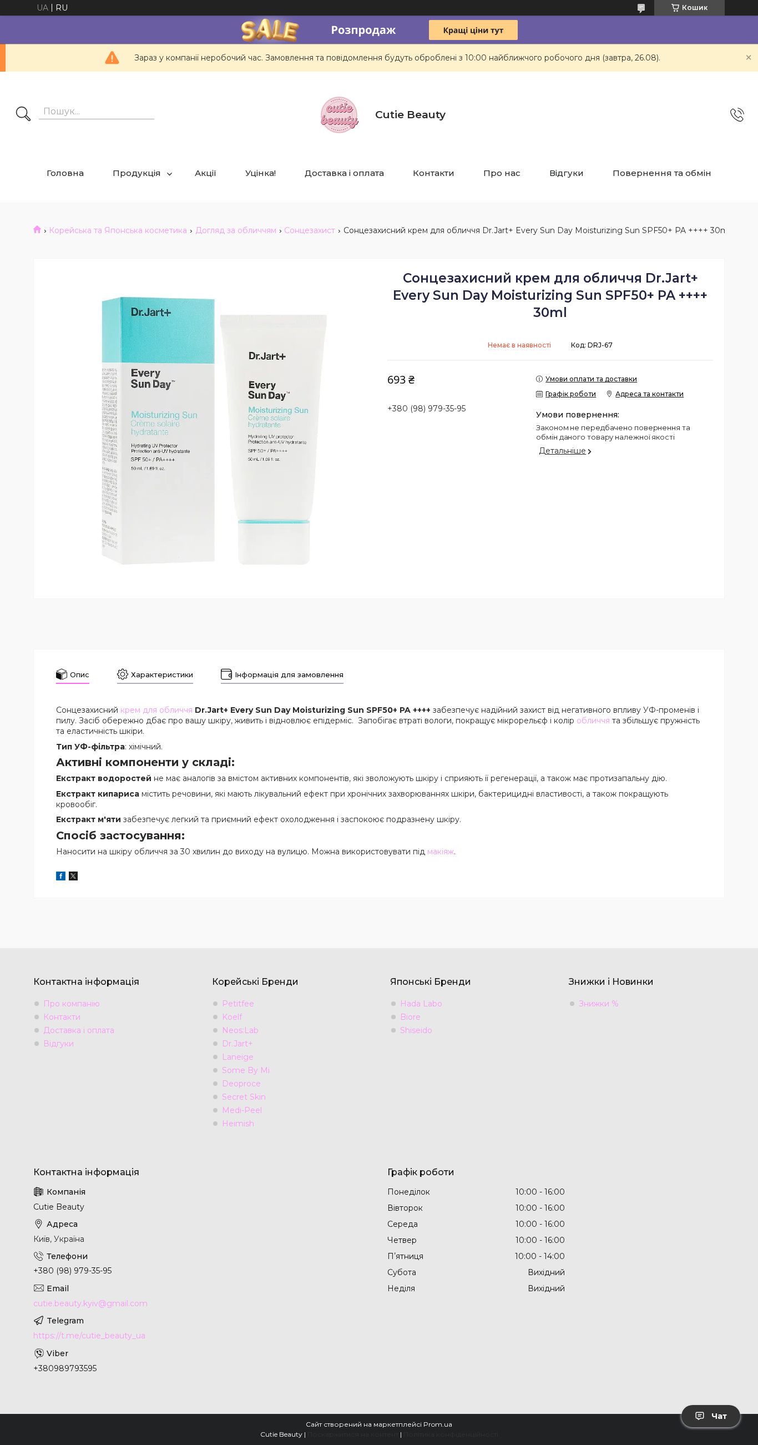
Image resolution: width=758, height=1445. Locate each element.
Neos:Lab (240, 1030)
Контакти (433, 173)
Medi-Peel (242, 1110)
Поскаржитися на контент (352, 1434)
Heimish (238, 1124)
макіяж (440, 852)
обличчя (593, 721)
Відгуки (566, 173)
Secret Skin (244, 1097)
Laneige (238, 1057)
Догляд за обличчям (235, 230)
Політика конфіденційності (450, 1434)
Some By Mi (246, 1070)
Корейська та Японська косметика (118, 230)
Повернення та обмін (662, 173)
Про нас (502, 173)
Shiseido (416, 1030)
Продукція (137, 173)
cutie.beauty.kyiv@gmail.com (90, 1303)
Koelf (232, 1017)
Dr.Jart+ (237, 1044)
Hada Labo (421, 1004)
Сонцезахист (309, 230)
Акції (205, 173)
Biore (410, 1017)
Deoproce (241, 1084)
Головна (65, 173)
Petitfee (238, 1004)
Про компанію (71, 1004)
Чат (719, 1416)
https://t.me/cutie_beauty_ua (89, 1336)
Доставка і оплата (344, 173)
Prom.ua (437, 1424)
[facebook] (60, 878)
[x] (73, 878)
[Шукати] (23, 114)
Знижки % (599, 1004)
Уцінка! (260, 173)
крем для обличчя (156, 710)
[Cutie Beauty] (339, 115)
